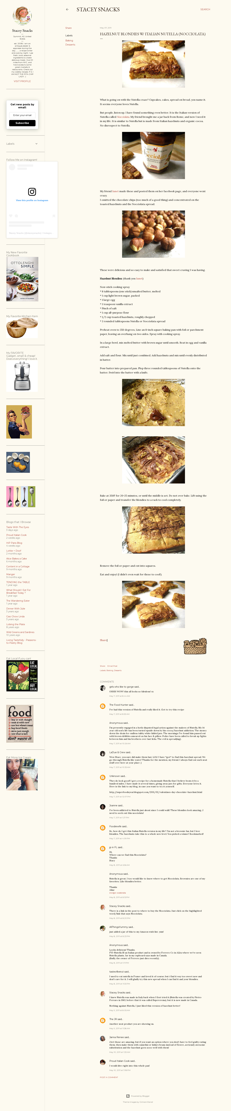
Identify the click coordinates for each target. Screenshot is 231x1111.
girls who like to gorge (121, 686)
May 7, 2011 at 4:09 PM (119, 838)
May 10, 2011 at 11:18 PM (119, 1070)
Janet (115, 191)
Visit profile (22, 81)
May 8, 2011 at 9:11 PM (119, 963)
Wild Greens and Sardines (20, 632)
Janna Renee (116, 1037)
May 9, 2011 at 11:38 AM (119, 1028)
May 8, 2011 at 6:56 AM (119, 865)
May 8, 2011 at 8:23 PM (119, 936)
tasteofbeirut (116, 971)
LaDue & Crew (117, 752)
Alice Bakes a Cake (16, 558)
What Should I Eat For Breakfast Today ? (18, 591)
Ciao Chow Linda (15, 616)
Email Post (112, 666)
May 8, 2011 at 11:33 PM (119, 984)
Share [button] (68, 28)
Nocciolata (123, 116)
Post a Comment (109, 1077)
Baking (69, 40)
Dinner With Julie (15, 608)
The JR (113, 1019)
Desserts (70, 44)
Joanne (113, 805)
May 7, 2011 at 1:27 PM (119, 817)
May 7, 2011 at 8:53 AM (119, 714)
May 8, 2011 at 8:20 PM (119, 918)
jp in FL (113, 847)
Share (103, 640)
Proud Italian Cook (119, 1061)
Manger (10, 574)
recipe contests (117, 892)
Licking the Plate (15, 624)
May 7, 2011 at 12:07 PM (119, 796)
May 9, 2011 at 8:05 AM (119, 1010)
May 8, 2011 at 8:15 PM (119, 897)
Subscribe (22, 123)
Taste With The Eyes (17, 527)
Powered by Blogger (140, 1096)
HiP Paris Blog (14, 543)
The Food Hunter (118, 704)
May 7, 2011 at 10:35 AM (119, 767)
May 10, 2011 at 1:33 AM (119, 1052)
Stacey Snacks (98, 9)
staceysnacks (34, 233)
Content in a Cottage (18, 566)
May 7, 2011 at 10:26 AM (119, 743)
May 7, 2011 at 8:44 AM (119, 696)
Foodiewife (115, 826)
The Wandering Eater (18, 600)
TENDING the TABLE (18, 582)
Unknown (114, 776)
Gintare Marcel (146, 1102)
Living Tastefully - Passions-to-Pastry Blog (21, 641)
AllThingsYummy (118, 927)
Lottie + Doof (13, 550)
